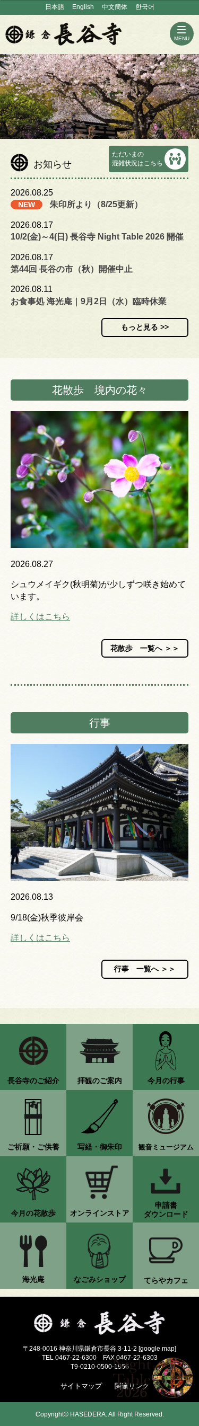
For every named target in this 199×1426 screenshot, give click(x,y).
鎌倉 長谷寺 (63, 34)
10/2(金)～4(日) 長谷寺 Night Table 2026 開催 (97, 236)
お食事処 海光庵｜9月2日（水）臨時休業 (89, 301)
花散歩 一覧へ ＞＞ (144, 648)
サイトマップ (81, 1386)
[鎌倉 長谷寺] (99, 1323)
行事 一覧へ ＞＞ (145, 968)
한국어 (144, 7)
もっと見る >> (145, 327)
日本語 (54, 7)
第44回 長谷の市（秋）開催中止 (72, 268)
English (83, 7)
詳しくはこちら (40, 616)
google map (157, 1348)
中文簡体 (114, 7)
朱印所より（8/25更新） (96, 204)
